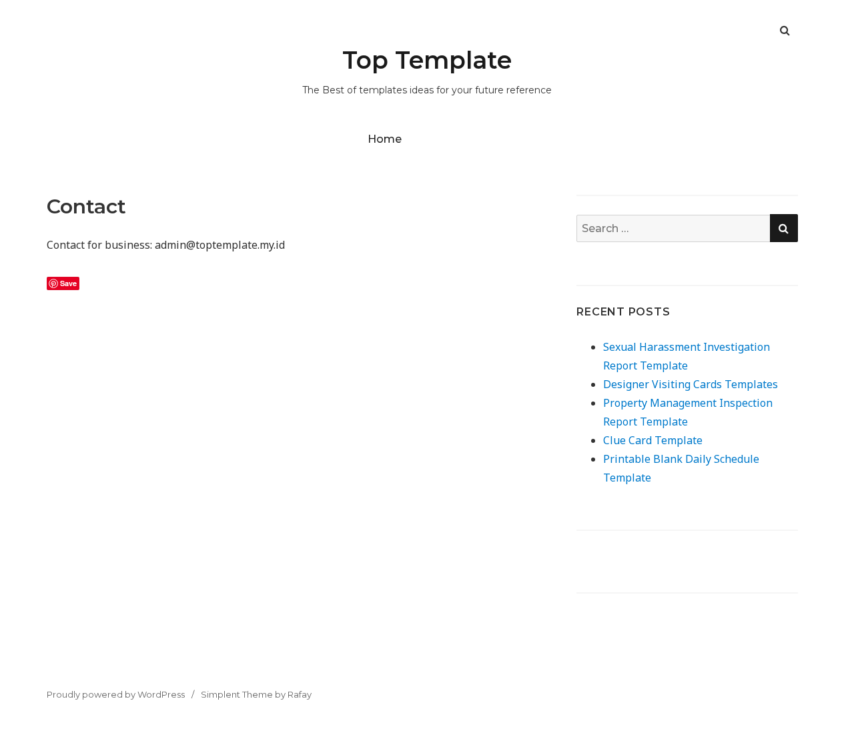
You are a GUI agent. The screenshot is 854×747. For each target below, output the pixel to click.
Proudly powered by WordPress (116, 694)
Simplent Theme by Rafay (256, 694)
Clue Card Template (653, 440)
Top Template (427, 60)
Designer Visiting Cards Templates (690, 384)
